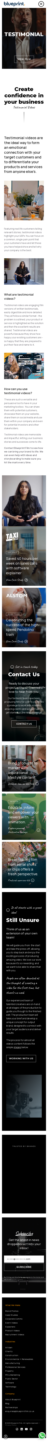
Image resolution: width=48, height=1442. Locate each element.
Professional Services (15, 1367)
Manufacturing (12, 1363)
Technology (10, 1386)
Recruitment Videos (14, 1334)
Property (9, 1371)
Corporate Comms (13, 1319)
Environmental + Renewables (19, 1359)
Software (9, 1382)
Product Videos (12, 1330)
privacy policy (17, 1279)
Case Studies (11, 1315)
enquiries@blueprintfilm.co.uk (19, 1411)
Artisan (8, 1347)
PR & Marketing (12, 1375)
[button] (41, 4)
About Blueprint (13, 1399)
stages (17, 1047)
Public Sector (11, 1378)
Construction (11, 1355)
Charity (9, 1351)
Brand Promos (11, 1311)
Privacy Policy (11, 1425)
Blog (7, 1403)
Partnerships (11, 1407)
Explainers (10, 1326)
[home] (15, 3)
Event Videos (11, 1323)
